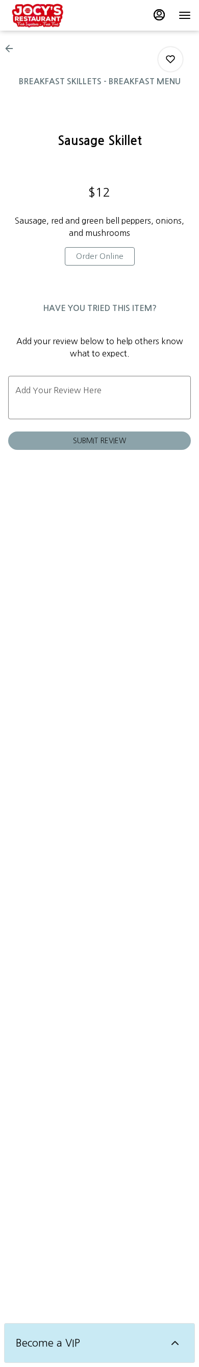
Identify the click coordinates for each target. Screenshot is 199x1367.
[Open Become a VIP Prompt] (175, 1343)
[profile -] (159, 15)
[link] (100, 256)
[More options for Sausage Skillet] (170, 59)
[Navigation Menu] (184, 15)
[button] (12, 48)
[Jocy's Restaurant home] (54, 15)
